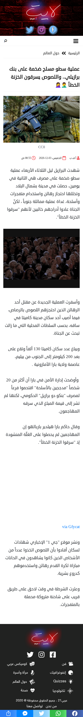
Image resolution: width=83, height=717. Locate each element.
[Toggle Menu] (76, 41)
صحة (24, 691)
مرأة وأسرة (20, 673)
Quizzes (59, 681)
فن (64, 664)
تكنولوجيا (59, 691)
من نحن (51, 706)
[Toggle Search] (5, 41)
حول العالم (51, 53)
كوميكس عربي (17, 664)
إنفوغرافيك (58, 673)
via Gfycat (71, 527)
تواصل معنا (35, 706)
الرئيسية (74, 53)
